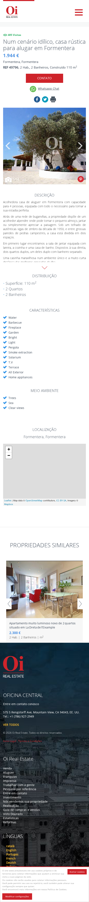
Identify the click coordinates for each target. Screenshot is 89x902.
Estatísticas (11, 818)
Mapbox (8, 504)
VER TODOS (11, 725)
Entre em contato (15, 793)
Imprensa (9, 781)
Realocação (11, 806)
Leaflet (7, 500)
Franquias (10, 777)
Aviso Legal (9, 741)
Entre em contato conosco (21, 704)
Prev (9, 603)
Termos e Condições (30, 741)
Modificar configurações (17, 896)
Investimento (12, 797)
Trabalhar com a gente (19, 785)
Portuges (12, 854)
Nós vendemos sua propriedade (25, 801)
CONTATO (44, 78)
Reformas (9, 822)
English (11, 850)
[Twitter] (45, 100)
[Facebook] (37, 100)
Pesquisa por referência (19, 789)
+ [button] (8, 449)
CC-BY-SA (61, 500)
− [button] (8, 455)
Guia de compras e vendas (21, 810)
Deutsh (11, 863)
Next (80, 146)
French (11, 858)
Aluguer (8, 772)
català (10, 846)
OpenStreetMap (33, 500)
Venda (7, 768)
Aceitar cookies (77, 871)
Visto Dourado (13, 814)
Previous (8, 146)
